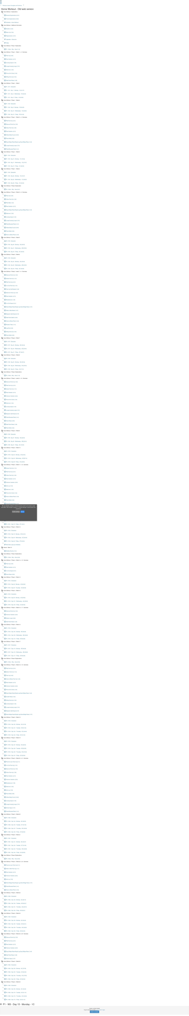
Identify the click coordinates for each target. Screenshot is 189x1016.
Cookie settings (15, 511)
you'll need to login (100, 1010)
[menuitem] (1, 3)
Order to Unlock (94, 1012)
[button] (1, 1)
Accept (22, 511)
